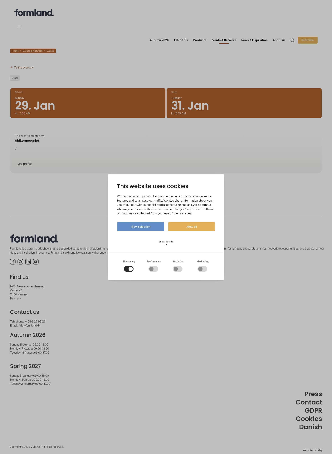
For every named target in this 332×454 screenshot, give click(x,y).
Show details (166, 243)
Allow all (191, 227)
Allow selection (140, 227)
